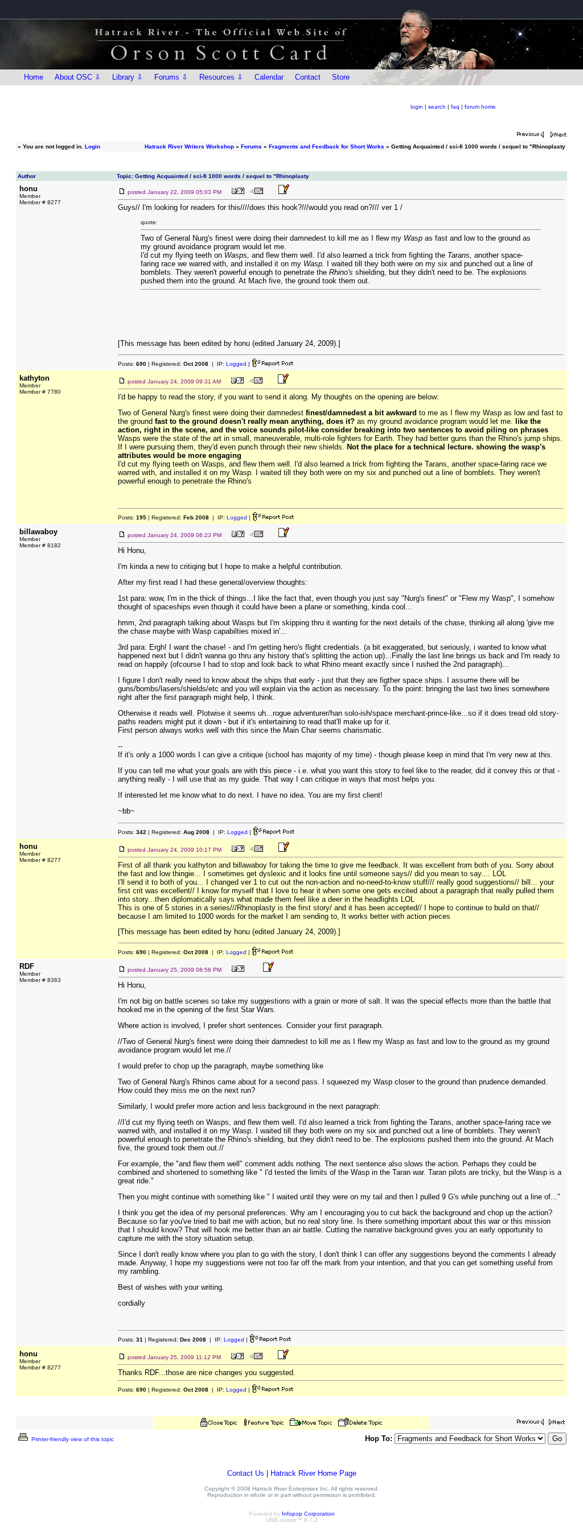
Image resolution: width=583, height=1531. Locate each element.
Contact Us (245, 1473)
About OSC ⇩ (78, 77)
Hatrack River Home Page (313, 1473)
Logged (236, 364)
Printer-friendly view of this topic (72, 1439)
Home (33, 77)
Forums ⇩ (171, 77)
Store (341, 77)
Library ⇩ (127, 77)
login (416, 107)
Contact (308, 77)
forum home (480, 107)
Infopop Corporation (308, 1514)
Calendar (269, 77)
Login (92, 146)
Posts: (132, 364)
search (437, 107)
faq (455, 107)
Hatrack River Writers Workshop (189, 146)
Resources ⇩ (221, 77)
